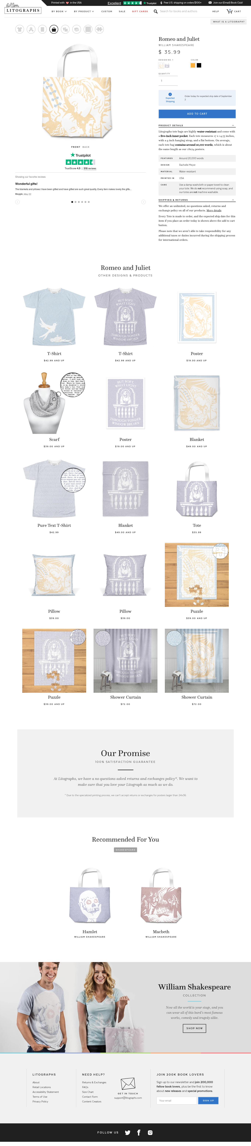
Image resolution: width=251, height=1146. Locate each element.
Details (171, 125)
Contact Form (90, 1096)
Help (215, 11)
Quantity (164, 74)
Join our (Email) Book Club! (228, 2)
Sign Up (208, 1100)
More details (214, 210)
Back (86, 147)
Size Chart (88, 1091)
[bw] (199, 65)
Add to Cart (197, 113)
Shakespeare (126, 850)
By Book (58, 11)
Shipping (173, 200)
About (36, 1082)
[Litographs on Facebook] (138, 1132)
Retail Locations (42, 1087)
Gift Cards (140, 11)
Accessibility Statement (46, 1091)
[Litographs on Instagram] (150, 1132)
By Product (82, 11)
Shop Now (195, 1028)
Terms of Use (40, 1096)
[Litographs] (23, 8)
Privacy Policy (40, 1101)
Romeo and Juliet (179, 39)
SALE (122, 11)
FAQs (85, 1087)
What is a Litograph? (229, 21)
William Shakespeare (176, 45)
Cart (235, 11)
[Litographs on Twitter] (127, 1132)
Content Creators (91, 1101)
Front (75, 147)
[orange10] (193, 65)
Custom (106, 11)
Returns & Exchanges (94, 1082)
